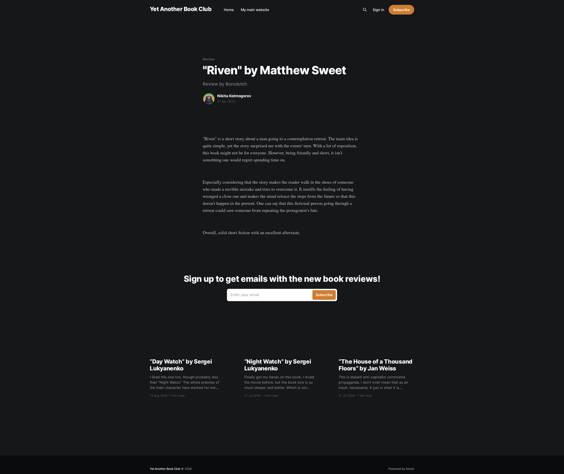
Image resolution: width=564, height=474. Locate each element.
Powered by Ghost (401, 468)
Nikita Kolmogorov (234, 96)
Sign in (378, 9)
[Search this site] (364, 9)
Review (209, 59)
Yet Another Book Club (181, 9)
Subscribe (401, 9)
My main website (255, 9)
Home (229, 9)
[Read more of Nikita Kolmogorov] (209, 99)
